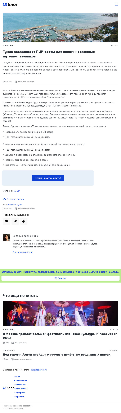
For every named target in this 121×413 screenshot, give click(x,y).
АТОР (17, 190)
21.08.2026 (114, 329)
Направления (20, 380)
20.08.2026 (113, 350)
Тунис (19, 204)
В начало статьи (15, 199)
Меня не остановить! (48, 178)
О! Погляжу (60, 278)
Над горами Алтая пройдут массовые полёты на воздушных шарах (57, 354)
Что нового (9, 46)
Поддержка (19, 392)
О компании (20, 384)
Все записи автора (22, 252)
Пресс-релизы (21, 388)
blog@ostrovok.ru (39, 370)
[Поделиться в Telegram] (15, 221)
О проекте (19, 396)
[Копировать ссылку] (23, 221)
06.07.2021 (114, 46)
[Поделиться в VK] (6, 221)
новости (12, 204)
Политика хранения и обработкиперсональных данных (17, 407)
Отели (17, 376)
